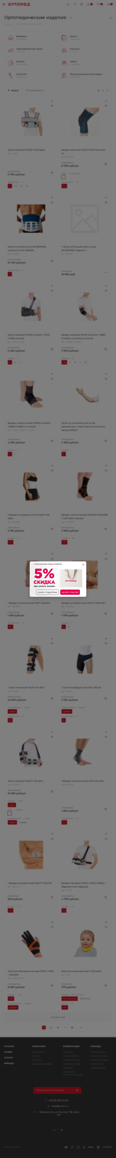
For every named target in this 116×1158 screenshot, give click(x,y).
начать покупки (70, 592)
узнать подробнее (47, 592)
